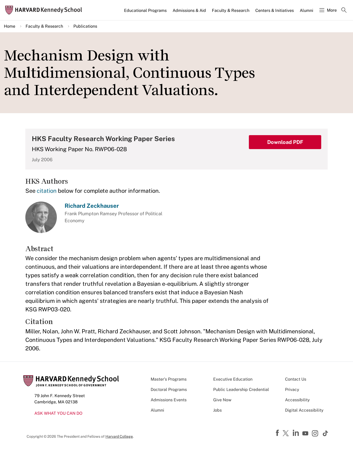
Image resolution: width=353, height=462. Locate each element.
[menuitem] (145, 13)
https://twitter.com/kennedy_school (286, 433)
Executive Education (232, 379)
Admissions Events (169, 399)
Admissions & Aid (189, 10)
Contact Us (295, 379)
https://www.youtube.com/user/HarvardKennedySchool (306, 433)
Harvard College (119, 436)
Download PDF (285, 142)
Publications (85, 26)
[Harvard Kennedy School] (45, 10)
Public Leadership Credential (241, 389)
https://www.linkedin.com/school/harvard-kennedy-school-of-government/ (296, 433)
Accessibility (297, 399)
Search (344, 10)
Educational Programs (145, 10)
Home (9, 26)
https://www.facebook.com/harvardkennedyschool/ (278, 433)
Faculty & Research (230, 10)
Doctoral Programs (169, 389)
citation (47, 190)
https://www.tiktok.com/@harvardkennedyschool (325, 433)
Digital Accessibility (304, 410)
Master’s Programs (169, 379)
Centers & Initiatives (274, 10)
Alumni (306, 10)
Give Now (222, 399)
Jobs (217, 410)
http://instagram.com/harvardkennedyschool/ (316, 433)
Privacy (292, 389)
